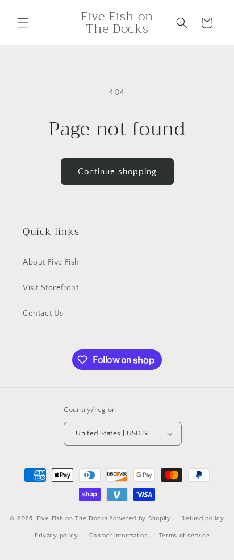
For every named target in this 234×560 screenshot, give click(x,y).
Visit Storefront (51, 288)
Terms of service (184, 535)
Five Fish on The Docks (72, 517)
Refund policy (202, 518)
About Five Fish (51, 262)
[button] (22, 22)
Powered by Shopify (140, 517)
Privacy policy (56, 535)
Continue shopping (117, 171)
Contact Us (43, 313)
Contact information (118, 535)
